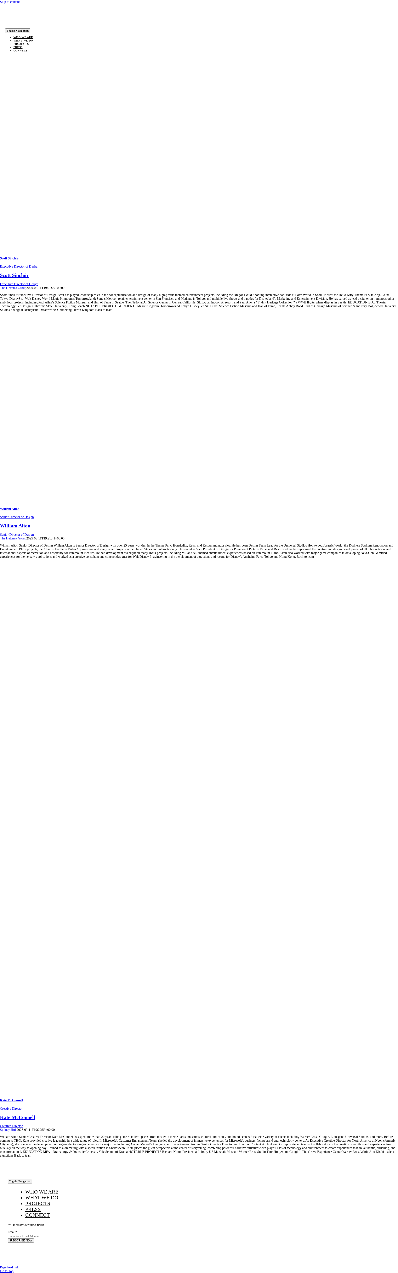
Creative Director (11, 1108)
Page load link (9, 1267)
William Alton (9, 509)
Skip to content (10, 2)
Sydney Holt (8, 1129)
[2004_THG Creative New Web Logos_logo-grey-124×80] (18, 25)
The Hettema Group (13, 288)
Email (12, 1232)
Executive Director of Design (19, 266)
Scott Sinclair (9, 258)
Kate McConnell (11, 1100)
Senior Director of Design (17, 517)
